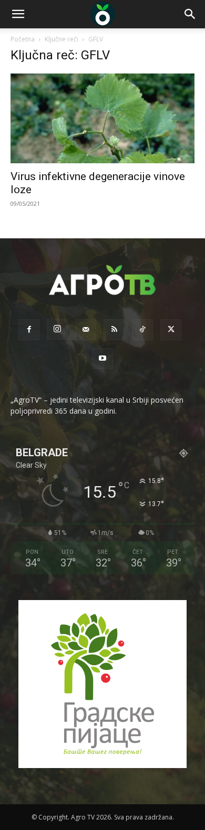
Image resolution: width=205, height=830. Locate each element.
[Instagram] (57, 329)
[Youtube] (102, 358)
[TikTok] (142, 329)
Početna (23, 39)
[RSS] (114, 329)
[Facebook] (28, 329)
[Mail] (85, 329)
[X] (170, 329)
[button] (18, 14)
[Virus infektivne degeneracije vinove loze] (102, 118)
